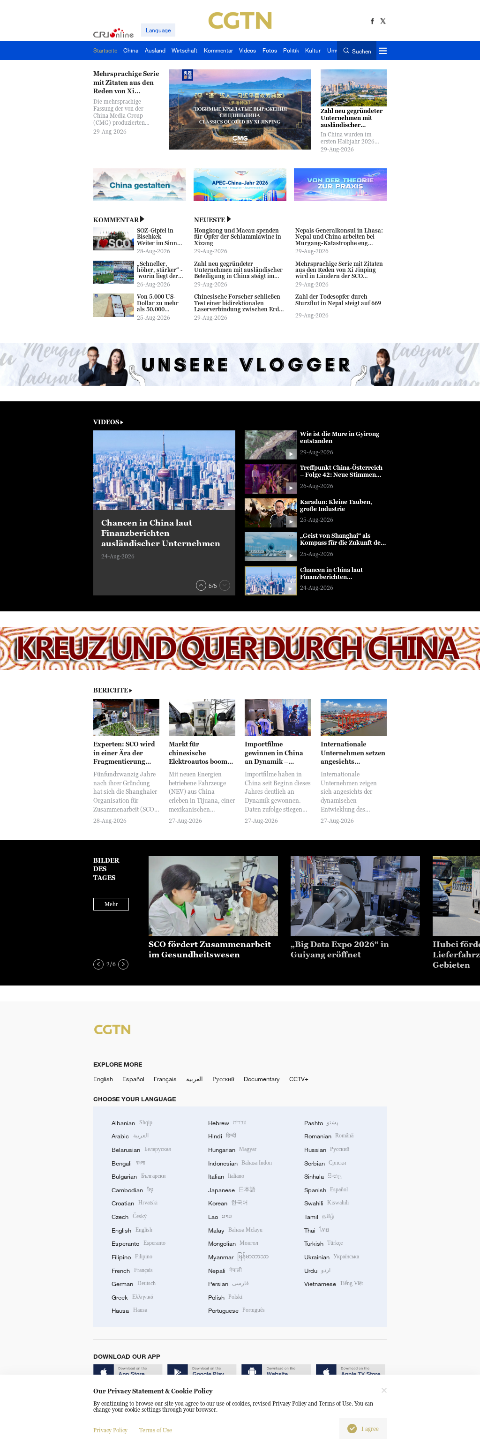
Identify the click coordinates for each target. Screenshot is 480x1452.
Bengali (128, 1163)
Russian (326, 1149)
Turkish (323, 1243)
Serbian (325, 1163)
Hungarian (232, 1149)
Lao (220, 1216)
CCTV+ (298, 1079)
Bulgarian (138, 1176)
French (132, 1270)
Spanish (326, 1190)
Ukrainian (331, 1257)
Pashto (321, 1123)
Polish (225, 1297)
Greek (132, 1297)
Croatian (134, 1203)
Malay (235, 1230)
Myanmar (238, 1257)
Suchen (361, 50)
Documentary (262, 1079)
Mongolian (233, 1243)
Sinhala (323, 1176)
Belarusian (141, 1149)
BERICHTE (110, 690)
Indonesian (240, 1163)
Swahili (326, 1203)
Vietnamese (333, 1283)
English (103, 1079)
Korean (228, 1203)
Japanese (231, 1190)
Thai (316, 1230)
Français (165, 1079)
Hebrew (227, 1123)
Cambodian (132, 1190)
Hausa (129, 1310)
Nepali (225, 1270)
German (133, 1283)
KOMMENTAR (116, 220)
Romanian (328, 1136)
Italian (226, 1176)
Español (133, 1079)
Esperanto (138, 1243)
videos (106, 422)
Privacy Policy (110, 1430)
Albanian (132, 1123)
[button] (201, 585)
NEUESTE (209, 220)
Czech (129, 1216)
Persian (228, 1283)
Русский (223, 1079)
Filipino (132, 1257)
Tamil (319, 1216)
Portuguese (236, 1310)
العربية (194, 1079)
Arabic (130, 1136)
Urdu (317, 1270)
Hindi (222, 1136)
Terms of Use (155, 1430)
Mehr (111, 904)
